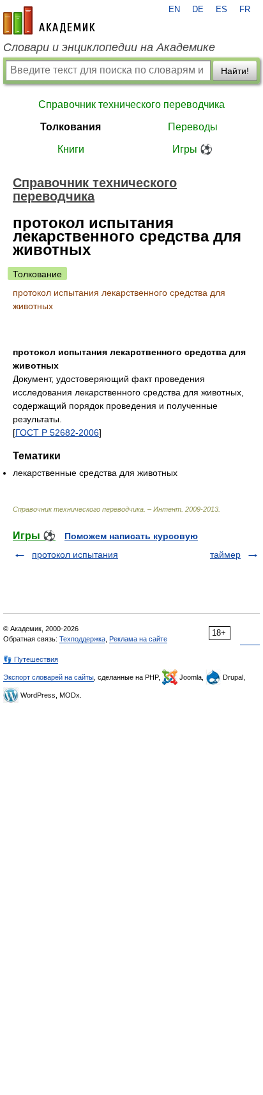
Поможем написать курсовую (131, 536)
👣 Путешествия (30, 659)
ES (221, 9)
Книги (70, 149)
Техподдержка (82, 639)
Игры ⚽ (192, 149)
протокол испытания (75, 554)
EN (174, 9)
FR (244, 9)
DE (198, 9)
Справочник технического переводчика (131, 104)
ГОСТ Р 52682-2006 (57, 432)
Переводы (193, 126)
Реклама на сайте (138, 639)
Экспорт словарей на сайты (48, 677)
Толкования (70, 126)
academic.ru (49, 20)
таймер (225, 554)
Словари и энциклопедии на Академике (109, 47)
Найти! (235, 71)
